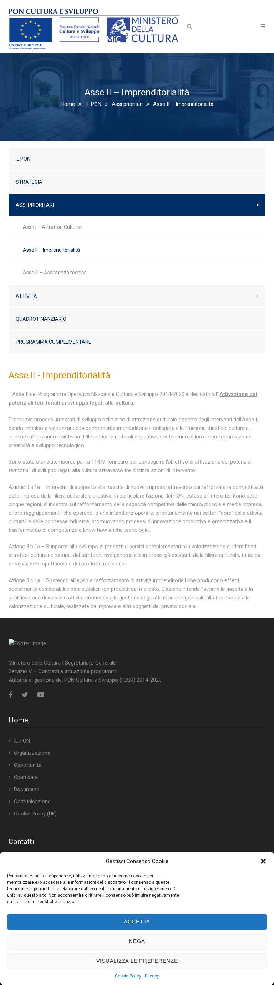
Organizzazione (32, 753)
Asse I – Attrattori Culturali (52, 227)
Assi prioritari (127, 104)
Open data (26, 777)
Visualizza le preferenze (137, 961)
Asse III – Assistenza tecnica (55, 272)
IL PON (93, 104)
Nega (137, 941)
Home (68, 104)
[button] (263, 861)
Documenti (26, 789)
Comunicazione (32, 801)
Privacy (152, 976)
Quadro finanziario (41, 319)
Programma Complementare (53, 342)
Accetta (137, 921)
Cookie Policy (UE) (35, 813)
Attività (26, 296)
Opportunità (27, 765)
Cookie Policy (128, 976)
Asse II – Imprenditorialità (51, 250)
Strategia (29, 182)
